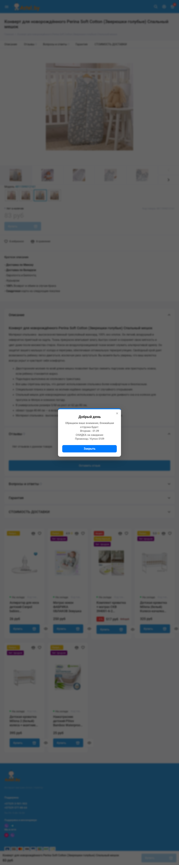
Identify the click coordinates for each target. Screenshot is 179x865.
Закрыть (89, 448)
